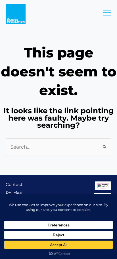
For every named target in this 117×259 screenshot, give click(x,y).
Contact (14, 184)
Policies (14, 193)
